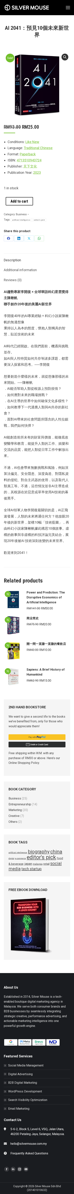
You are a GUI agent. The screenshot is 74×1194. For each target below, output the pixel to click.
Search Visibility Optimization (27, 1100)
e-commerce (20, 858)
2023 (37, 173)
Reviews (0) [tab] (13, 280)
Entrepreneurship (20, 804)
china (56, 851)
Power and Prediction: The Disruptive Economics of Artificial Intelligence (46, 597)
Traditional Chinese (38, 148)
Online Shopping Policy (24, 763)
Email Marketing (18, 1108)
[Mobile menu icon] (68, 7)
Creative (14, 816)
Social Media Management (25, 1065)
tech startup (31, 869)
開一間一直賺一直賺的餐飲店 (46, 644)
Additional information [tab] (20, 270)
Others (13, 822)
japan (28, 864)
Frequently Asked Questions (29, 1153)
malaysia (38, 864)
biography (39, 851)
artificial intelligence (21, 220)
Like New (32, 142)
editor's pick (39, 220)
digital (11, 858)
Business (21, 214)
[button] (64, 57)
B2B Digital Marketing (22, 1082)
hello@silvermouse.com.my (28, 1143)
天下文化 (30, 166)
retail (46, 864)
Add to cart (19, 201)
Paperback (28, 154)
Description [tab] (12, 260)
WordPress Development (25, 1091)
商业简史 (33, 618)
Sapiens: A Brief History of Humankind (46, 672)
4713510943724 (29, 160)
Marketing (15, 810)
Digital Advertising (20, 1074)
